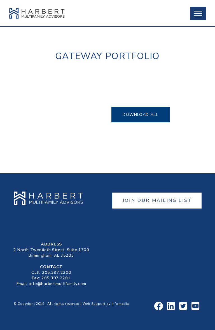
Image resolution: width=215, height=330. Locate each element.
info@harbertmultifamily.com (57, 283)
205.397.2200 (56, 272)
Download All (140, 114)
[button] (198, 13)
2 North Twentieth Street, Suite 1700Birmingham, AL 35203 (51, 252)
